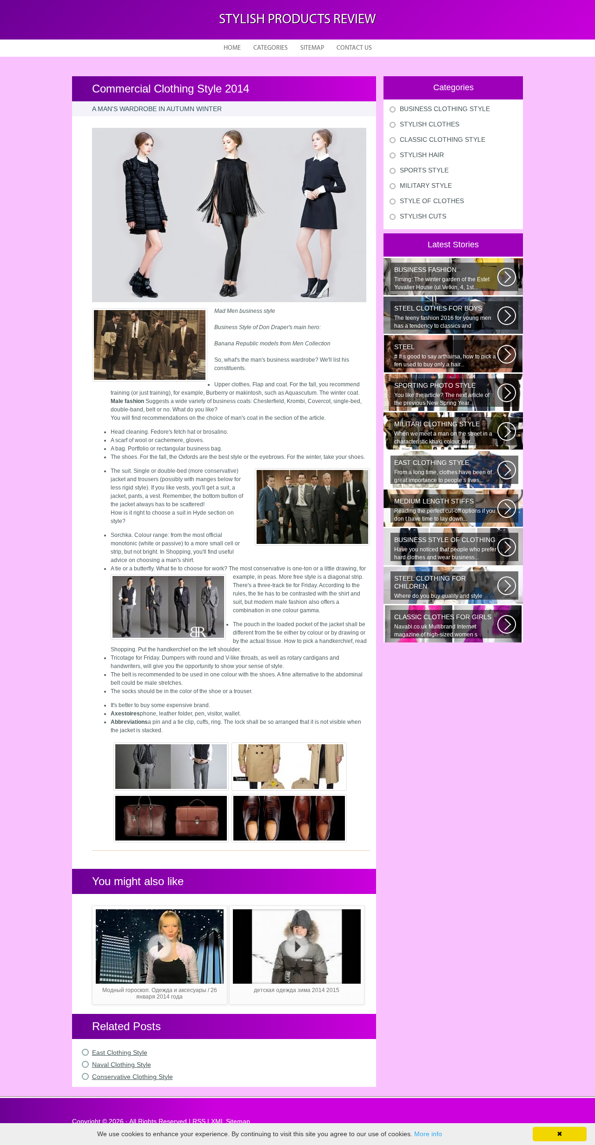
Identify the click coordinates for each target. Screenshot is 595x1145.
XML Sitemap (230, 1121)
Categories (270, 48)
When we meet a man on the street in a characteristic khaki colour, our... (443, 432)
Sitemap (312, 48)
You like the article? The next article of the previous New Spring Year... (441, 394)
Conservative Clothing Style (132, 1076)
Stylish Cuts (423, 216)
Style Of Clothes (432, 201)
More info (428, 1134)
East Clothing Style (119, 1052)
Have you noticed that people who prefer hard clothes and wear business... (445, 548)
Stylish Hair (422, 155)
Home (232, 48)
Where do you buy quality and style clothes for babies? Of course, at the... (441, 587)
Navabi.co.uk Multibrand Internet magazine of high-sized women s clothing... (442, 625)
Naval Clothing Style (121, 1064)
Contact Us (354, 48)
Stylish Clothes (429, 124)
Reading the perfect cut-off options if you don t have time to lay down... (445, 509)
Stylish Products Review (297, 19)
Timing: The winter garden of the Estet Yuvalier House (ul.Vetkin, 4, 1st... (441, 278)
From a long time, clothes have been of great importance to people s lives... (443, 471)
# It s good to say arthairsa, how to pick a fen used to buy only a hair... (445, 355)
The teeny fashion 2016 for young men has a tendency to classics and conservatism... (442, 317)
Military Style (426, 185)
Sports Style (424, 170)
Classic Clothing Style (442, 139)
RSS (198, 1121)
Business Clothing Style (445, 109)
